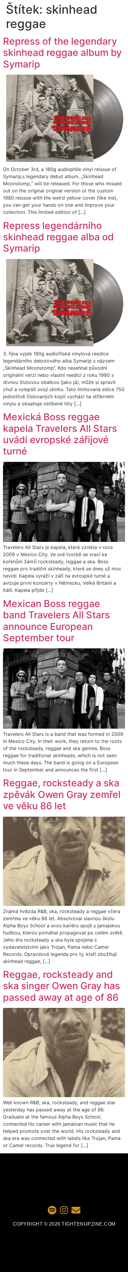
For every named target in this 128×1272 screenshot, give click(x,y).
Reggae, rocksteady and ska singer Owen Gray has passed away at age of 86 (61, 986)
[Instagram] (64, 1210)
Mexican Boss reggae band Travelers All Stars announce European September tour (56, 621)
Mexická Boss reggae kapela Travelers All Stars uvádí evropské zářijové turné (60, 434)
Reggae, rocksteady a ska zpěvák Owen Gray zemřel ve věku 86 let (62, 794)
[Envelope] (75, 1210)
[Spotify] (52, 1210)
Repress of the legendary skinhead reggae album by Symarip (62, 52)
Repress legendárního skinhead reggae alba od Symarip (58, 237)
